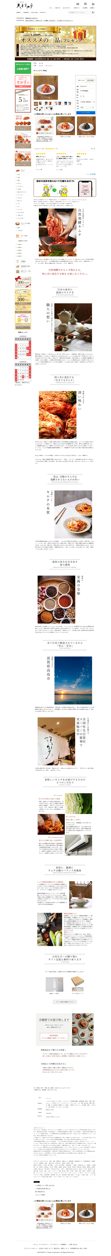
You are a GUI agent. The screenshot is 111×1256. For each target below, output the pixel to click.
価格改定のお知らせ (31, 18)
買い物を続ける (40, 1191)
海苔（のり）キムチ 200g (86, 136)
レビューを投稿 (40, 1195)
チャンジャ (49, 65)
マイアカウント (44, 1244)
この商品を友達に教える (42, 1188)
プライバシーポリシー (31, 1248)
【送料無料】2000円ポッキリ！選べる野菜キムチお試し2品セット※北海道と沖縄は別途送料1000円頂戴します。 (44, 139)
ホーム (36, 1244)
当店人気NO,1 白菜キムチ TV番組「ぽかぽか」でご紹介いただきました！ (49, 20)
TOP (35, 63)
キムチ (41, 63)
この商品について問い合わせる (45, 1185)
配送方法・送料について (61, 1248)
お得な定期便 (90, 80)
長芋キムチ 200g (65, 136)
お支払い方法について (46, 1248)
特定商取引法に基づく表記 (78, 1248)
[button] (92, 148)
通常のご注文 (81, 80)
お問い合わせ (73, 1244)
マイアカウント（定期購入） (59, 1244)
